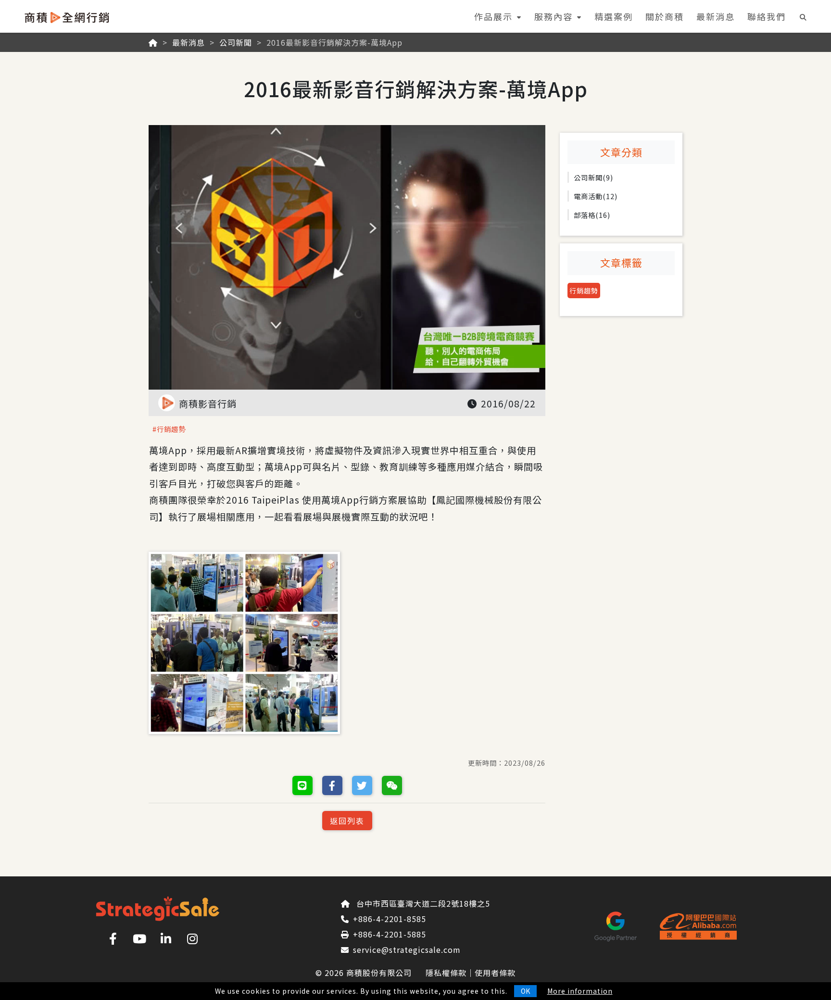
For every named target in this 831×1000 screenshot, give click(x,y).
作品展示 (493, 16)
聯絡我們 (766, 16)
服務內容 (553, 16)
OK (525, 991)
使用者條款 (495, 972)
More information (580, 991)
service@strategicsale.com (407, 949)
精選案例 (613, 16)
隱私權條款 (446, 972)
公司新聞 (235, 42)
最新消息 (715, 16)
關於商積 (664, 16)
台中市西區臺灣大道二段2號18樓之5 (423, 903)
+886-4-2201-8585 (389, 918)
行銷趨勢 (583, 290)
